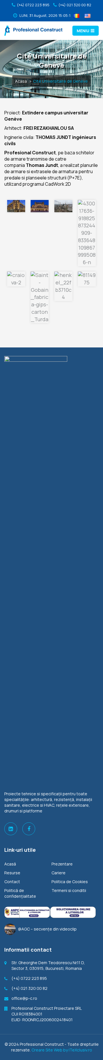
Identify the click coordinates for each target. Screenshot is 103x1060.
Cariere (59, 872)
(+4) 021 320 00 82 (74, 4)
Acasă (10, 864)
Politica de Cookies (70, 881)
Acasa (21, 81)
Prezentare (62, 864)
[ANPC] (27, 912)
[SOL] (73, 912)
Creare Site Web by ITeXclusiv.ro (61, 1050)
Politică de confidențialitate (20, 893)
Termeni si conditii (69, 890)
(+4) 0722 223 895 (33, 4)
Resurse (12, 872)
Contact (12, 881)
